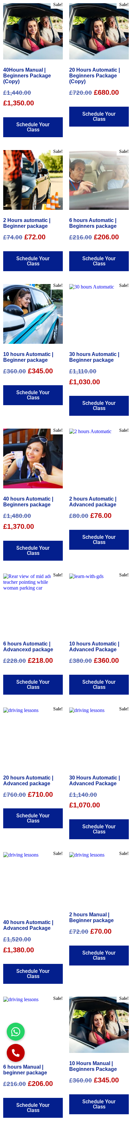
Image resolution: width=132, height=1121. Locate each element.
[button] (16, 1053)
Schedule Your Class (33, 127)
